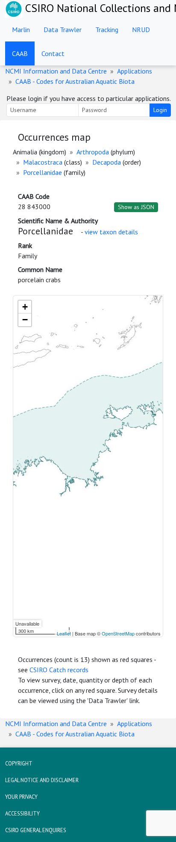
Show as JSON (136, 207)
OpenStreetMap (118, 633)
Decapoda (106, 162)
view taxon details (111, 231)
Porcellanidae (42, 172)
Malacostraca (42, 162)
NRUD (141, 29)
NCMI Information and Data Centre (56, 71)
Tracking (106, 29)
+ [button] (25, 306)
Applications (134, 71)
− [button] (25, 319)
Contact (53, 53)
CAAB (20, 53)
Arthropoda (92, 152)
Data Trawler (63, 29)
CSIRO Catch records (58, 669)
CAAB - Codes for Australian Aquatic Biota (75, 81)
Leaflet (64, 633)
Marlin (21, 29)
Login (160, 110)
